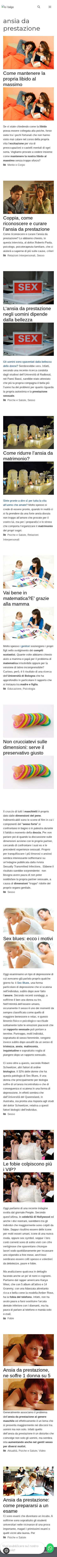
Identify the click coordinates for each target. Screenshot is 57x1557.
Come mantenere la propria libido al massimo (24, 79)
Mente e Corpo (16, 164)
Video (42, 1450)
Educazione (14, 688)
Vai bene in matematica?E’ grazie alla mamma (26, 598)
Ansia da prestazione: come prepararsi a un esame (26, 1505)
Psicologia (29, 688)
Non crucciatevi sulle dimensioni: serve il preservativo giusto (25, 747)
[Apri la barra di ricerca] (38, 7)
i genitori (25, 646)
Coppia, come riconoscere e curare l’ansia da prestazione (26, 223)
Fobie (10, 1318)
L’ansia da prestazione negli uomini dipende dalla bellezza (27, 314)
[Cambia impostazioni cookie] (6, 1551)
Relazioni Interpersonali (21, 255)
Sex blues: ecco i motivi (28, 938)
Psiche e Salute (16, 400)
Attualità (12, 1450)
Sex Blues (23, 982)
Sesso (40, 255)
